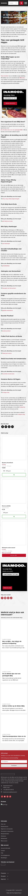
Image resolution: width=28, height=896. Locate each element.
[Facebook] (2, 598)
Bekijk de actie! (10, 103)
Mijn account (4, 840)
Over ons (3, 824)
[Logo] (4, 3)
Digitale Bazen (17, 893)
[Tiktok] (11, 598)
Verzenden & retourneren (7, 831)
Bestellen (21, 3)
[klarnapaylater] (7, 886)
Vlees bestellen (4, 75)
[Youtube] (5, 598)
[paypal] (15, 886)
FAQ (2, 853)
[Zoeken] (16, 3)
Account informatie (5, 848)
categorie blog (21, 414)
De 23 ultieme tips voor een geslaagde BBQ (11, 129)
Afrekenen (3, 836)
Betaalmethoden (5, 833)
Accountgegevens (5, 855)
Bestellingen (4, 857)
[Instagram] (8, 598)
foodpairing (22, 407)
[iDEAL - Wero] (4, 886)
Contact (3, 850)
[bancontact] (12, 886)
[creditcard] (10, 886)
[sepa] (18, 886)
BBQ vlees (22, 77)
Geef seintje (12, 555)
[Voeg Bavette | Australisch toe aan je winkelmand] (14, 474)
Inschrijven (14, 765)
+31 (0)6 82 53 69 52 (8, 789)
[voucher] (20, 886)
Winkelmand (4, 838)
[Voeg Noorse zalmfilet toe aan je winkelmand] (14, 516)
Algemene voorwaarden (7, 828)
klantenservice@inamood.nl (10, 792)
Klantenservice (4, 826)
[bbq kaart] (23, 886)
